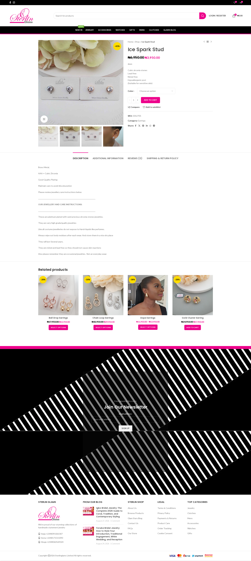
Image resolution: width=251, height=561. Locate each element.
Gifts (189, 533)
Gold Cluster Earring (193, 317)
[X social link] (139, 126)
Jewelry (190, 508)
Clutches (191, 513)
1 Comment (115, 521)
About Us (132, 508)
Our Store (132, 533)
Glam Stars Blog (135, 518)
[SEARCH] (202, 15)
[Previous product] (204, 42)
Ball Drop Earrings (58, 317)
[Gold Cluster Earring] (192, 295)
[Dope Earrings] (148, 295)
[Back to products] (207, 42)
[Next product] (211, 42)
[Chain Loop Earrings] (103, 295)
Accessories (193, 523)
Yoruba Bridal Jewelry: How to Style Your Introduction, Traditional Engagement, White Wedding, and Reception (109, 534)
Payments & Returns (167, 518)
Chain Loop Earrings (103, 317)
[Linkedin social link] (147, 126)
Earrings (142, 120)
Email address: (125, 414)
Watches (191, 528)
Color (130, 91)
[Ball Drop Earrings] (58, 295)
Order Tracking (164, 528)
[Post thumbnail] (88, 514)
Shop (137, 41)
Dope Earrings (147, 317)
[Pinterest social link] (143, 126)
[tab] (80, 156)
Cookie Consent (165, 533)
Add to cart (150, 100)
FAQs (130, 528)
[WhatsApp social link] (150, 126)
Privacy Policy (164, 513)
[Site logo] (27, 15)
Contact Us (133, 523)
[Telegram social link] (154, 126)
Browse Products (136, 513)
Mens (190, 518)
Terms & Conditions (167, 508)
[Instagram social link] (14, 2)
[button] (192, 327)
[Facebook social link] (10, 2)
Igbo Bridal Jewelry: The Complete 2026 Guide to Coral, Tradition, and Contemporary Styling (109, 512)
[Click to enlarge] (44, 119)
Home (130, 41)
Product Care (164, 523)
